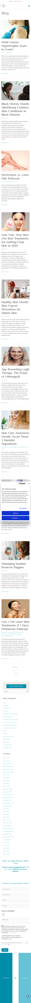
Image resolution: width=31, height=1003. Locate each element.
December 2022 (8, 828)
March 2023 (6, 820)
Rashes (5, 733)
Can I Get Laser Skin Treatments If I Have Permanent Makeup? (15, 625)
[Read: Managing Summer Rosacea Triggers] (15, 550)
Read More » (5, 74)
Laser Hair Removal (8, 181)
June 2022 (6, 845)
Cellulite (5, 711)
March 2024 (7, 786)
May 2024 (6, 780)
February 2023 (7, 823)
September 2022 (8, 837)
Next (16, 673)
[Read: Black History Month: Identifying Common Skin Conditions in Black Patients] (15, 90)
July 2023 (6, 808)
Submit (5, 950)
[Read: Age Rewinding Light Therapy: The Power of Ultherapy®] (15, 356)
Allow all (15, 513)
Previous (14, 667)
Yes (4, 913)
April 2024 (6, 783)
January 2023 (7, 825)
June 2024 (6, 778)
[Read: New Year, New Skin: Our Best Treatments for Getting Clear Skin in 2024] (15, 221)
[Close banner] (28, 483)
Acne (4, 702)
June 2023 (6, 811)
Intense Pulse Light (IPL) (9, 632)
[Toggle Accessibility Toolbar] (27, 996)
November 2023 (8, 797)
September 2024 (8, 772)
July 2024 (6, 775)
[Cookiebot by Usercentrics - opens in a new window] (19, 484)
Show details (22, 508)
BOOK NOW (6, 978)
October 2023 (7, 800)
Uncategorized (7, 745)
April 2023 (6, 817)
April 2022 (6, 851)
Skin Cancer (5, 316)
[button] (16, 686)
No (3, 915)
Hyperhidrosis (7, 716)
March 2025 (6, 761)
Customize (14, 518)
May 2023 (6, 814)
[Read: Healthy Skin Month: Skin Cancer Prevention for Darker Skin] (15, 289)
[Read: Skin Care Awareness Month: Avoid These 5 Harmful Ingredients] (15, 419)
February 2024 (7, 789)
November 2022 (8, 831)
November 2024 (8, 769)
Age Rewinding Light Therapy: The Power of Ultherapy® (15, 373)
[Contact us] (15, 978)
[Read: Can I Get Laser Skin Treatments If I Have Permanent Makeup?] (15, 608)
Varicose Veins (7, 747)
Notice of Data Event (15, 1)
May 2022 (6, 848)
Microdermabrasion (8, 636)
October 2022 (7, 834)
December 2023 (8, 794)
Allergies (6, 705)
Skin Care (4, 118)
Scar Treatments (7, 52)
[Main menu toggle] (29, 6)
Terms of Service (5, 944)
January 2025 (7, 763)
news (4, 731)
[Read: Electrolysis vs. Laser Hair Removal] (15, 160)
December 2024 (8, 766)
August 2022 (7, 840)
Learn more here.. (12, 932)
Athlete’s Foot (7, 708)
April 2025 (6, 758)
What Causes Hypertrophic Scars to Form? (14, 46)
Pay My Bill (25, 978)
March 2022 (6, 854)
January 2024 (7, 792)
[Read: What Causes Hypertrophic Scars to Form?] (15, 29)
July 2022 (6, 842)
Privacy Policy (23, 942)
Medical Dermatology (15, 634)
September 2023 (8, 803)
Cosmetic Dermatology (9, 447)
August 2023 (7, 806)
